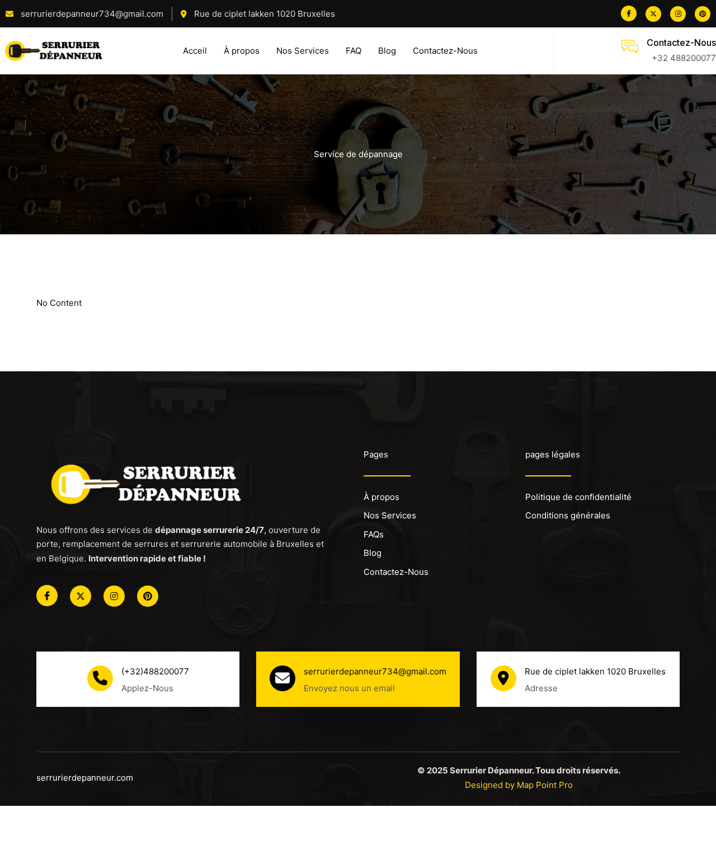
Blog (387, 50)
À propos (242, 50)
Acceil (195, 50)
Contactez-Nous (445, 50)
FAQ (353, 50)
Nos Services (302, 50)
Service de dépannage (358, 154)
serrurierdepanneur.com (84, 777)
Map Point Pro (545, 785)
